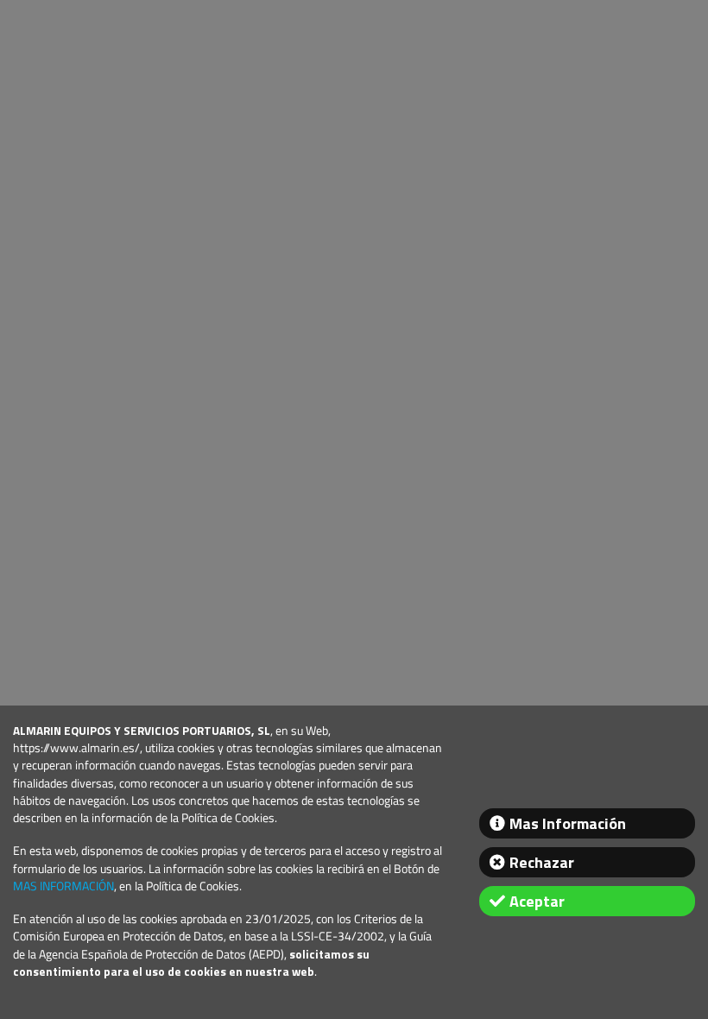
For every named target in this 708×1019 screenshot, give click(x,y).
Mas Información (567, 823)
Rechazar (541, 862)
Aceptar (537, 901)
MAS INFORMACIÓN (63, 886)
